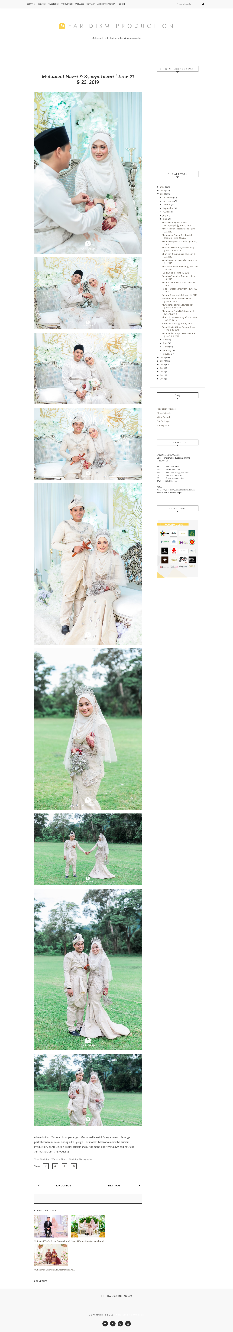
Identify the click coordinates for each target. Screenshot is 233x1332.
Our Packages (163, 421)
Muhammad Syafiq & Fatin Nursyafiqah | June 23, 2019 (176, 224)
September (168, 208)
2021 (162, 186)
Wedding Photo (60, 1159)
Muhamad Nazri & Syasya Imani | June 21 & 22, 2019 (178, 249)
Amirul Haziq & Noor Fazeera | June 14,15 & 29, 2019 (179, 328)
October (167, 204)
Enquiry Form (163, 425)
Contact (90, 4)
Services (41, 4)
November (168, 201)
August (166, 211)
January (167, 353)
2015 (162, 368)
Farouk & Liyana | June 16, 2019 (177, 323)
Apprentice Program (106, 4)
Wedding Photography (80, 1159)
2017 (162, 360)
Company (31, 4)
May (165, 339)
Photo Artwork (164, 412)
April (165, 343)
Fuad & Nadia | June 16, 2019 (175, 272)
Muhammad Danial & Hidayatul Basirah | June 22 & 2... (177, 236)
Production (67, 4)
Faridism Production (129, 1315)
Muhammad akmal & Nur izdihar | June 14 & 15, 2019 (178, 306)
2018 (162, 357)
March (166, 346)
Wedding (45, 1159)
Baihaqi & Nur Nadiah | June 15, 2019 (179, 295)
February (167, 350)
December (168, 197)
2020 (162, 190)
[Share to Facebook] (46, 1166)
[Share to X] (55, 1166)
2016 (162, 364)
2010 (162, 378)
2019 (162, 194)
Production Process (166, 408)
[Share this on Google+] (64, 1166)
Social (122, 4)
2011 (162, 375)
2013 (162, 371)
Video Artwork (163, 417)
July (165, 215)
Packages (79, 4)
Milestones (53, 4)
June (165, 218)
